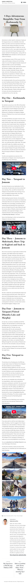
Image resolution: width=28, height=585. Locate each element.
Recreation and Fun (10, 515)
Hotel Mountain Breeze (8, 214)
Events (4, 515)
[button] (5, 454)
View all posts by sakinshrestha (18, 555)
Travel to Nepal (19, 515)
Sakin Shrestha (7, 1)
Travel (15, 515)
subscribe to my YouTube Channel (14, 442)
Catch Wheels (5, 54)
